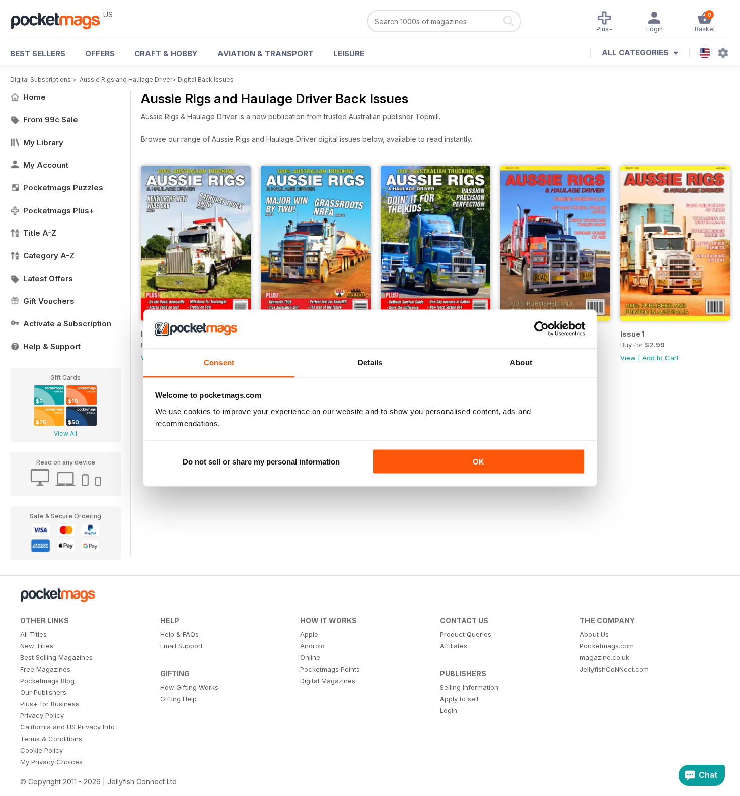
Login (448, 710)
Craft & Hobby (166, 53)
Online (310, 657)
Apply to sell (459, 699)
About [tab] (521, 362)
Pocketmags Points (330, 669)
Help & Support (52, 346)
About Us (594, 634)
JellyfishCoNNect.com (614, 669)
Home (34, 97)
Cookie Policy (41, 750)
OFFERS (100, 53)
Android (312, 646)
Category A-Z (49, 255)
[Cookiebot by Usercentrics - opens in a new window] (541, 329)
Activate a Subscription (67, 323)
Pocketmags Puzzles (63, 187)
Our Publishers (43, 692)
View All (65, 433)
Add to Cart (660, 358)
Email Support (181, 646)
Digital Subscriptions (40, 79)
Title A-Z (39, 233)
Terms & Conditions (51, 739)
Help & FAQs (179, 634)
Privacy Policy (42, 715)
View (628, 358)
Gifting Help (178, 699)
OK (478, 461)
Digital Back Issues (206, 79)
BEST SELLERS (37, 53)
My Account (45, 165)
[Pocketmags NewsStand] (60, 20)
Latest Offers (48, 278)
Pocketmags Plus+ (58, 210)
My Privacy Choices (51, 762)
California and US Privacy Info (67, 727)
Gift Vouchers (49, 301)
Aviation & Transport (265, 53)
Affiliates (453, 646)
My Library (43, 142)
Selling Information (469, 687)
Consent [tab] (219, 362)
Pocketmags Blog (47, 681)
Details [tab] (370, 362)
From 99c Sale (50, 119)
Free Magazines (45, 669)
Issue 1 (632, 333)
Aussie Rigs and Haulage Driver (126, 79)
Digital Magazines (327, 681)
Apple (309, 634)
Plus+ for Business (49, 704)
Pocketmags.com (607, 646)
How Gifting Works (189, 687)
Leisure (348, 53)
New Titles (36, 646)
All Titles (33, 634)
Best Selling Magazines (56, 657)
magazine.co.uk (604, 657)
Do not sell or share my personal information (261, 461)
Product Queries (465, 634)
